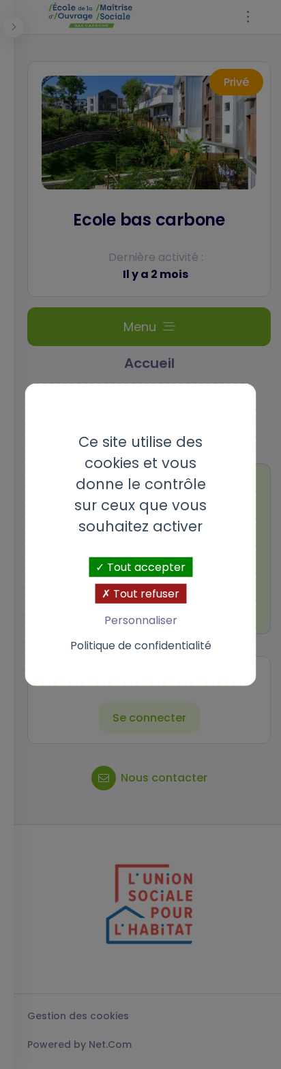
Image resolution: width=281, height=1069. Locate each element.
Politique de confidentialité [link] (140, 645)
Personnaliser (140, 620)
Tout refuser (144, 593)
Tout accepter (145, 566)
